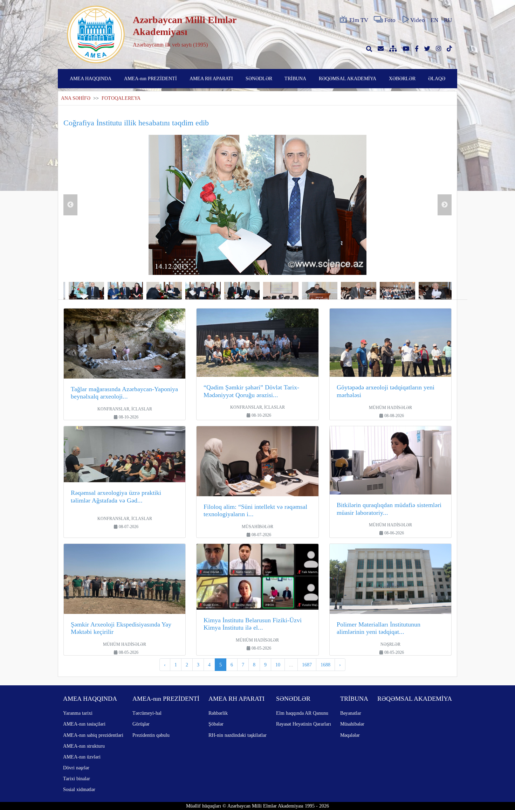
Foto (390, 20)
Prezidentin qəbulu (151, 735)
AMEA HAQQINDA (90, 78)
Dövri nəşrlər (76, 767)
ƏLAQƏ (436, 78)
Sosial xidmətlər (79, 789)
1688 (325, 664)
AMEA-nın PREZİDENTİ (150, 78)
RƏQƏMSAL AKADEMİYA (347, 78)
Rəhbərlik (218, 713)
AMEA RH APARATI (211, 78)
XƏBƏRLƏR (402, 78)
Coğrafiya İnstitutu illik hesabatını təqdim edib (136, 122)
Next (445, 204)
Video (417, 20)
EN (434, 20)
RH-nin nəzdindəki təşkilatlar (237, 735)
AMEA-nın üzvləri (82, 757)
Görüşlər (141, 724)
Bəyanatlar (350, 713)
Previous (70, 204)
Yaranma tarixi (77, 713)
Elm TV (358, 20)
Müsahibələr (352, 724)
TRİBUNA (295, 78)
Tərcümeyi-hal (147, 713)
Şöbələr (216, 724)
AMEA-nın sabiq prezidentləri (93, 735)
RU (448, 20)
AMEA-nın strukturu (84, 746)
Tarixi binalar (76, 778)
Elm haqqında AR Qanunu (302, 713)
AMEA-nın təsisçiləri (84, 724)
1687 (307, 664)
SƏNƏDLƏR (259, 78)
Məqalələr (350, 735)
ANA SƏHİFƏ (75, 98)
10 (277, 664)
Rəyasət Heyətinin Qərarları (303, 724)
